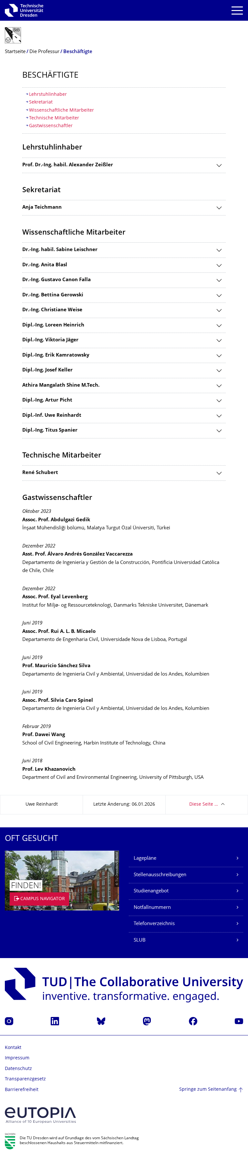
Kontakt (13, 1048)
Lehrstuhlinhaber (48, 95)
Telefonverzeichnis (154, 924)
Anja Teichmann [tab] (42, 207)
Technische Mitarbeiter (54, 118)
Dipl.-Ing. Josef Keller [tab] (47, 370)
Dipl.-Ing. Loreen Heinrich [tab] (53, 325)
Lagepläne (145, 858)
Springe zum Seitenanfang (208, 1089)
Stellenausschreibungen (160, 875)
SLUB (140, 940)
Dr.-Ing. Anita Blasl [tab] (44, 265)
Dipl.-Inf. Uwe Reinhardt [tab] (51, 415)
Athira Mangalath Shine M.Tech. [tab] (60, 385)
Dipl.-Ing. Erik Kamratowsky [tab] (55, 355)
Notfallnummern (152, 907)
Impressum (17, 1058)
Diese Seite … (203, 804)
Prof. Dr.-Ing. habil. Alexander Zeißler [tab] (67, 165)
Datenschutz (18, 1069)
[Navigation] (237, 10)
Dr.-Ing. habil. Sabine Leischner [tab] (60, 250)
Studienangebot (151, 891)
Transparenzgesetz (25, 1079)
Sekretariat (41, 102)
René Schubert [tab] (40, 472)
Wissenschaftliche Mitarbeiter (61, 110)
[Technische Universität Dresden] (24, 10)
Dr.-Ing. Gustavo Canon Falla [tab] (56, 280)
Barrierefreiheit (21, 1090)
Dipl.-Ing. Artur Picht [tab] (47, 400)
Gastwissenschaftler (51, 126)
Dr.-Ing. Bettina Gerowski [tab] (52, 295)
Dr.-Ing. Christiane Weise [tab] (52, 310)
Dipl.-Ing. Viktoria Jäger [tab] (50, 340)
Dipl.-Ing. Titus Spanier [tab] (50, 430)
